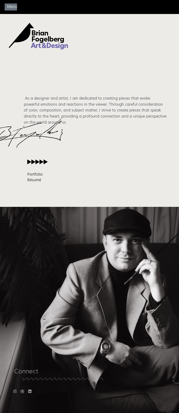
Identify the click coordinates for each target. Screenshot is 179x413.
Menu (12, 7)
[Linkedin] (30, 391)
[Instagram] (15, 391)
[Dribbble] (22, 391)
